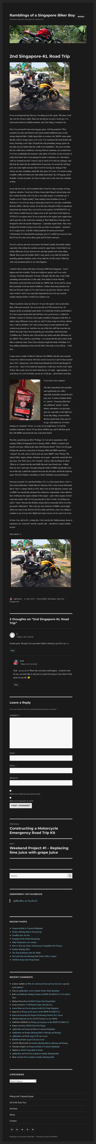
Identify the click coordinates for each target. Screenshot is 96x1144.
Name (13, 753)
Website (14, 778)
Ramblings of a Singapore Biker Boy (42, 15)
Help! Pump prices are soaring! (24, 942)
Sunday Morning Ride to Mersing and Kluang (42, 1032)
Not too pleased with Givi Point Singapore (42, 1008)
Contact (13, 1120)
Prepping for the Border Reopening (26, 938)
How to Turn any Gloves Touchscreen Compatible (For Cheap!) (37, 945)
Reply (13, 650)
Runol (14, 1015)
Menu (81, 16)
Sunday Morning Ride (21, 949)
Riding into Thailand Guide (22, 1096)
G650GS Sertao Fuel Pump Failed (25, 959)
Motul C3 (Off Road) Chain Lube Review (35, 1004)
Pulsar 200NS (41, 599)
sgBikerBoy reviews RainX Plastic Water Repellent (39, 990)
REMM (15, 1039)
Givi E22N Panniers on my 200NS (44, 1018)
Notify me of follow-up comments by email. (25, 794)
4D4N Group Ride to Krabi (32, 1050)
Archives (13, 1108)
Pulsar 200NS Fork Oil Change (33, 1025)
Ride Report (52, 599)
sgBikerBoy (18, 599)
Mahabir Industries (19, 1018)
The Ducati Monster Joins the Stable (26, 952)
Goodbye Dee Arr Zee (21, 935)
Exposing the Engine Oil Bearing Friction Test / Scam (41, 1015)
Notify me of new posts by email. (22, 801)
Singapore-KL (14, 601)
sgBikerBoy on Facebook (26, 894)
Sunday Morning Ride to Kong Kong (27, 931)
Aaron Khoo (17, 1008)
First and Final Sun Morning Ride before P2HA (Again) (34, 956)
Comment (15, 715)
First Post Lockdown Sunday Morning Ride (41, 1053)
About (12, 1114)
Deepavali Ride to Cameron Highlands (27, 928)
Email (13, 765)
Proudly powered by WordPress (47, 1136)
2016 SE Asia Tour (18, 1102)
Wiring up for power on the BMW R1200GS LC (41, 1011)
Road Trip (60, 599)
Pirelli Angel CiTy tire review (36, 1036)
